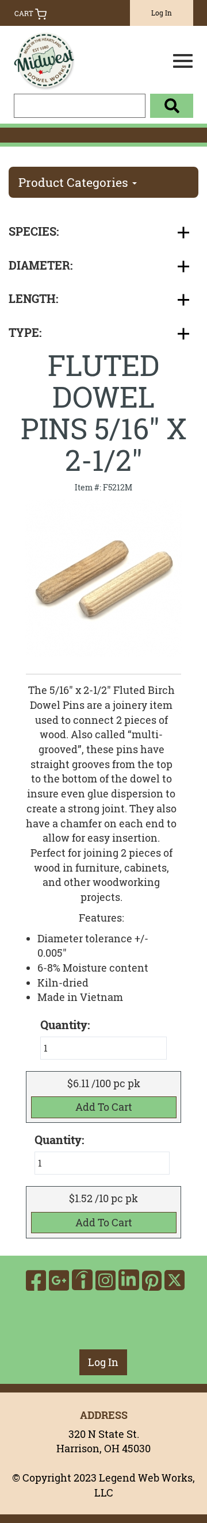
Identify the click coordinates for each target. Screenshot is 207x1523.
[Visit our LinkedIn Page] (128, 1280)
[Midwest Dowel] (66, 57)
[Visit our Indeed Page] (82, 1280)
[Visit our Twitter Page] (174, 1280)
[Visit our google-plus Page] (59, 1280)
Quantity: (59, 1140)
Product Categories (74, 182)
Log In (161, 13)
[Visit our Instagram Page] (105, 1280)
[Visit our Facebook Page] (36, 1280)
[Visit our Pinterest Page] (152, 1280)
